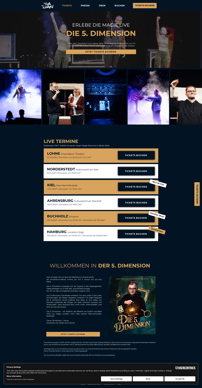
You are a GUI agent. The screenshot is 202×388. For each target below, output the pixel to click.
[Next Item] (197, 97)
